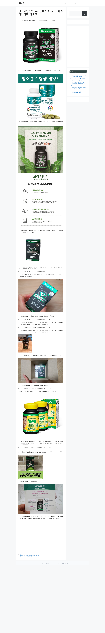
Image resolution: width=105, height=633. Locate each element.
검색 (71, 10)
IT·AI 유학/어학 (74, 3)
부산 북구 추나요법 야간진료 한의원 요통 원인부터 (29, 555)
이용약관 (66, 563)
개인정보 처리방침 (60, 563)
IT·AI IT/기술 (55, 3)
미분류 (21, 554)
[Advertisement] (78, 46)
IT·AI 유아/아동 (64, 3)
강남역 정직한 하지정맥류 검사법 (26, 556)
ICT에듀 (21, 3)
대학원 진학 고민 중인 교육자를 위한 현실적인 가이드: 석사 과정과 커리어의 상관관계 (78, 84)
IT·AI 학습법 (81, 3)
